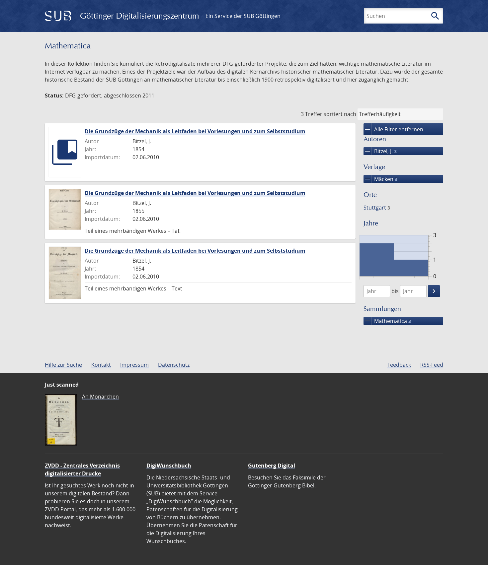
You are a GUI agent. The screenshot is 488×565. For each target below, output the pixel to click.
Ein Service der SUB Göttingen (243, 16)
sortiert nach (340, 114)
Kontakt (101, 364)
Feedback (399, 364)
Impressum (134, 364)
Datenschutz (174, 364)
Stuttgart (377, 207)
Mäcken (380, 179)
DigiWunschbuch (168, 465)
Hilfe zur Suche (63, 364)
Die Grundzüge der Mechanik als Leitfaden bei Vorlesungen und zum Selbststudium (195, 131)
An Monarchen (100, 396)
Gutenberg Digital (271, 465)
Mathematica (387, 321)
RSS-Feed (431, 364)
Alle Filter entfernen (393, 129)
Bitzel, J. (380, 151)
